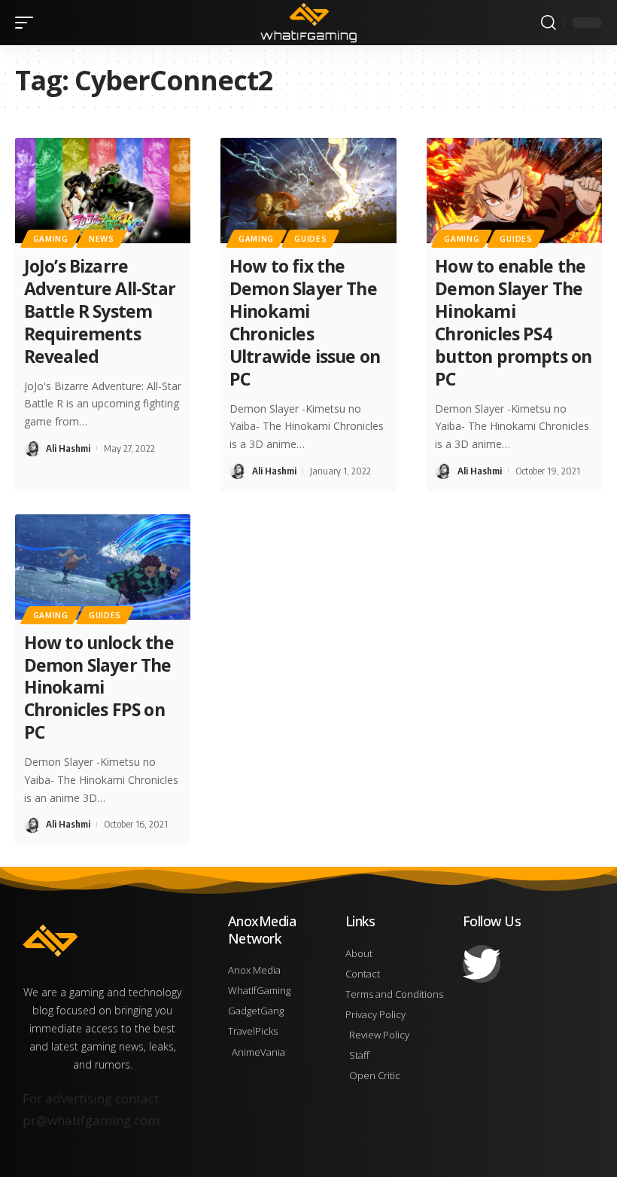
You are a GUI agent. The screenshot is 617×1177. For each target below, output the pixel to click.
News (101, 238)
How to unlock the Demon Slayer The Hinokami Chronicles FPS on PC (99, 687)
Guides (310, 238)
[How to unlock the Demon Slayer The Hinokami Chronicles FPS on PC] (102, 567)
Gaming (50, 238)
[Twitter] (481, 964)
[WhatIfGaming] (308, 22)
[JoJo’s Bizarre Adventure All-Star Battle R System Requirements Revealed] (102, 190)
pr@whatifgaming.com (91, 1120)
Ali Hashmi (68, 448)
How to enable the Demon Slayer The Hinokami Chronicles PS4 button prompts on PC (513, 322)
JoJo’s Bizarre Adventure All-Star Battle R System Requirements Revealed (99, 311)
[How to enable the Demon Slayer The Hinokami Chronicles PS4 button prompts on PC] (514, 190)
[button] (28, 23)
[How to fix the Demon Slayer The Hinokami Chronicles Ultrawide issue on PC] (308, 190)
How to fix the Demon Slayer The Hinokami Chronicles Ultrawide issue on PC (304, 322)
